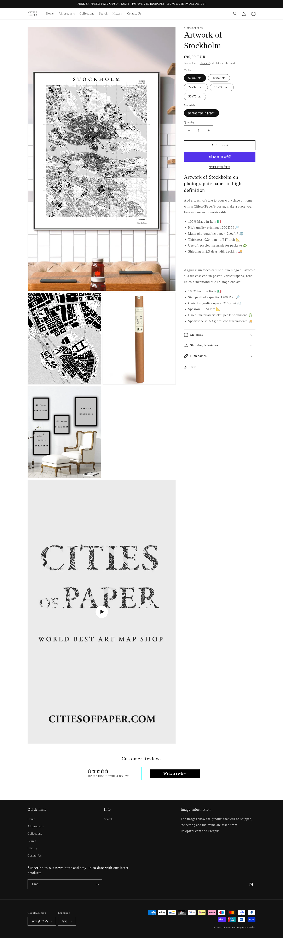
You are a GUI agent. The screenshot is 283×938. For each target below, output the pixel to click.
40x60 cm (219, 77)
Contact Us (35, 855)
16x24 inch (221, 87)
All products (36, 826)
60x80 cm (195, 77)
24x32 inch (195, 87)
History (32, 848)
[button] (235, 13)
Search (32, 841)
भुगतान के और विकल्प (219, 166)
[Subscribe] (97, 884)
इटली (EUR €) (40, 921)
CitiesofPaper (229, 927)
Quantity (189, 122)
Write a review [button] (174, 773)
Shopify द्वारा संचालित (246, 927)
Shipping (205, 63)
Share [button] (192, 367)
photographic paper (201, 112)
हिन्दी (64, 921)
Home (31, 819)
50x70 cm (195, 96)
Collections (35, 833)
